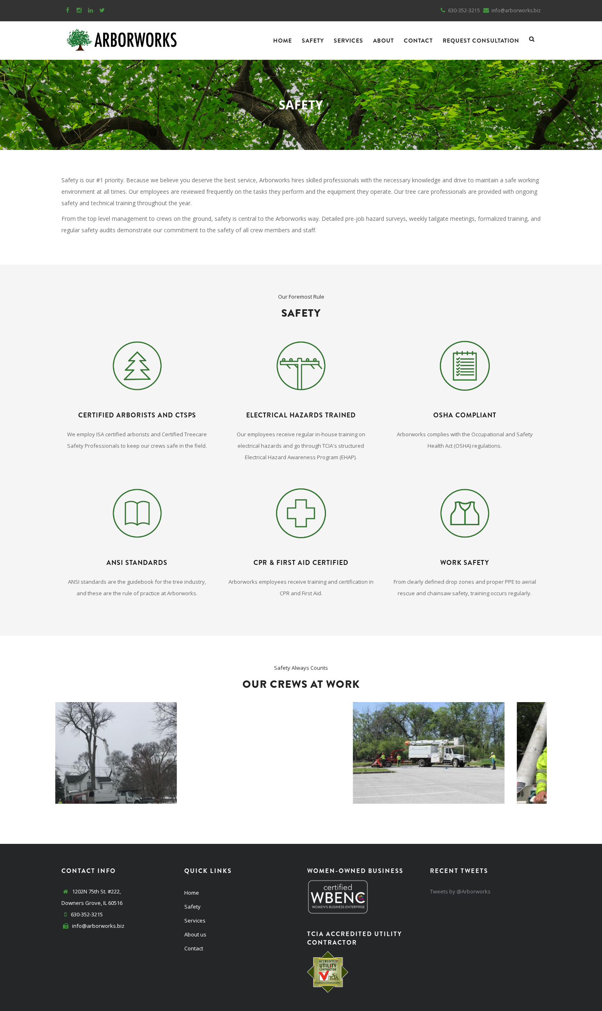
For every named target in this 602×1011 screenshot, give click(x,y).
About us (195, 934)
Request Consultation (481, 40)
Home (282, 40)
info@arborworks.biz (97, 925)
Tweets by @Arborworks (460, 891)
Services (348, 40)
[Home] (121, 37)
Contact (418, 40)
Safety (313, 40)
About (383, 40)
